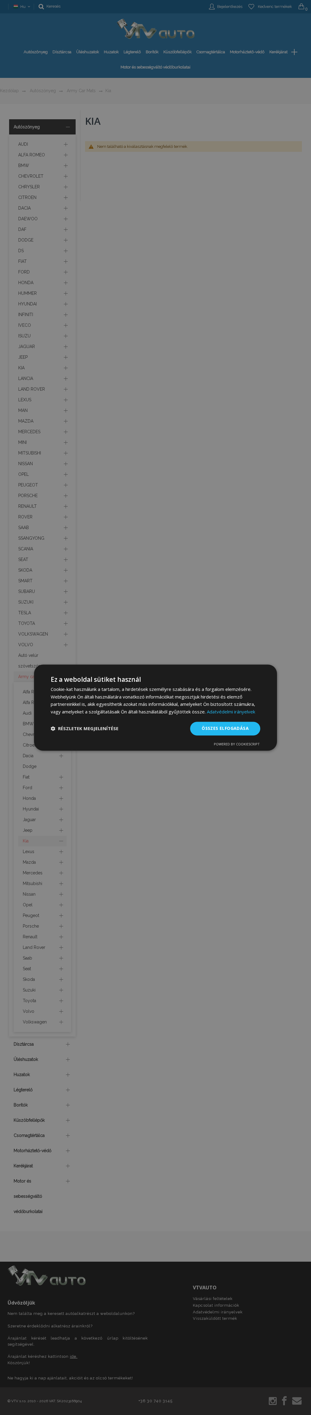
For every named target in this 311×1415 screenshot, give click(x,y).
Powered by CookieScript (237, 744)
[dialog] (155, 707)
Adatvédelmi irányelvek (231, 712)
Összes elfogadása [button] (225, 728)
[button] (84, 728)
